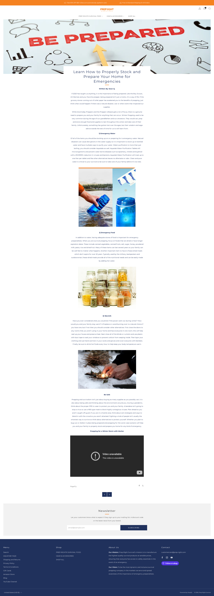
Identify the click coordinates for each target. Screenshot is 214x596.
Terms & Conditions (11, 567)
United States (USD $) (12, 592)
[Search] (209, 8)
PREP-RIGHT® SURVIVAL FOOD (90, 16)
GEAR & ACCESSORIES (115, 16)
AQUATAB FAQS (9, 556)
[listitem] (85, 2)
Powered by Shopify (186, 592)
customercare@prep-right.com (173, 552)
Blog (5, 578)
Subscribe (133, 528)
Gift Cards (7, 571)
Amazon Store (8, 574)
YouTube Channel (10, 582)
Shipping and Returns (11, 560)
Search (6, 552)
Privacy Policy (8, 563)
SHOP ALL (131, 16)
